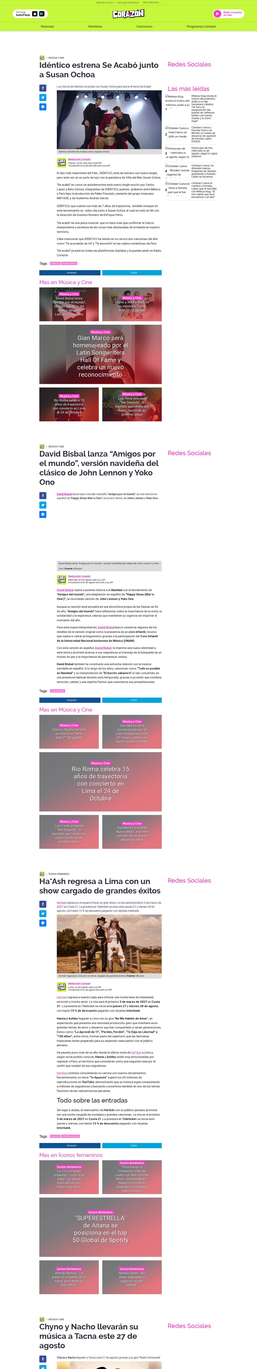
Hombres (95, 26)
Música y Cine (56, 58)
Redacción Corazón (79, 159)
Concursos (144, 26)
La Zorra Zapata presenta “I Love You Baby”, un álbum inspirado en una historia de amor (69, 1179)
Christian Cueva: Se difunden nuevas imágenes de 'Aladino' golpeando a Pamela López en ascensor (203, 171)
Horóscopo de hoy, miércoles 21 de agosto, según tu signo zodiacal (204, 152)
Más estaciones (151, 2)
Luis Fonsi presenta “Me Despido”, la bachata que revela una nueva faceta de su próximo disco (132, 406)
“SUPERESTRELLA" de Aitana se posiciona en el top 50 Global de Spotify (101, 1229)
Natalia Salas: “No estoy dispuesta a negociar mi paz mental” (132, 1279)
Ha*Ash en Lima (70, 1136)
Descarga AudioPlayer (128, 2)
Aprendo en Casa (105, 2)
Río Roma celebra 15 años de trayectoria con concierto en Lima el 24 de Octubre (69, 406)
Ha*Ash (61, 902)
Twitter (133, 272)
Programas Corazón (201, 26)
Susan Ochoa (69, 263)
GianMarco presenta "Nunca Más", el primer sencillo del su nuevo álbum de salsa (132, 834)
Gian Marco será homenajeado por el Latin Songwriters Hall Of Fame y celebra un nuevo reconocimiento (100, 356)
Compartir (72, 272)
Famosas (47, 26)
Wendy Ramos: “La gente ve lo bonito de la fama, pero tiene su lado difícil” (69, 1279)
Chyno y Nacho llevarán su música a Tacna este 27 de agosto (132, 306)
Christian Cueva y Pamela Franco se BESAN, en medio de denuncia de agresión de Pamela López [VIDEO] (203, 134)
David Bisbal (65, 590)
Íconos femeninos (59, 874)
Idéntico (55, 263)
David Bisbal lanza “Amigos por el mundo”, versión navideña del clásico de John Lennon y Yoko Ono (69, 306)
